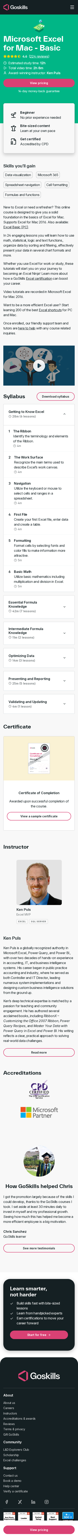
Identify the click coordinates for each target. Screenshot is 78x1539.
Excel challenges (14, 1460)
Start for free (36, 1335)
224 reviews (39, 56)
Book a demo (12, 1480)
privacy (20, 1429)
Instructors (10, 1413)
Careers (8, 1408)
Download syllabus (55, 396)
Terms (7, 1429)
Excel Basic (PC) (15, 227)
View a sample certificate (38, 816)
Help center (11, 1486)
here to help (26, 328)
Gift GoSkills (11, 1434)
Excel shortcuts (50, 310)
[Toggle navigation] (72, 7)
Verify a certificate (15, 1491)
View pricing (39, 83)
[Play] (39, 366)
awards (31, 1418)
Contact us (10, 1475)
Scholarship (11, 1455)
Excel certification (39, 278)
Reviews (9, 1424)
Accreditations (12, 1418)
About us (9, 1403)
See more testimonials (39, 1248)
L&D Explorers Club (16, 1449)
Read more (39, 1052)
